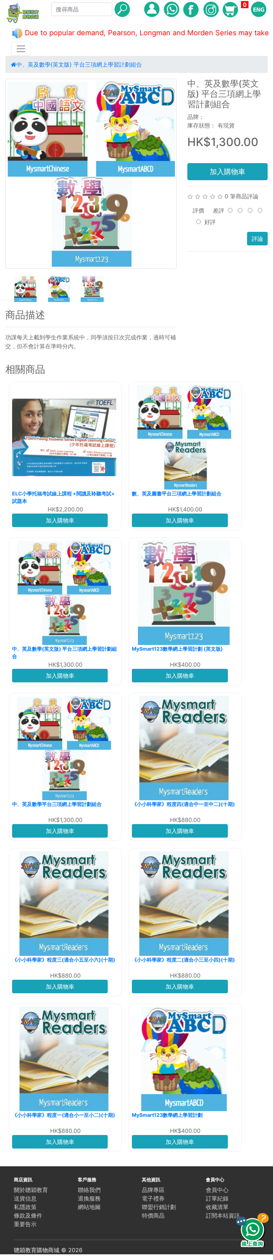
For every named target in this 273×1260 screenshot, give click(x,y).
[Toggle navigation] (21, 49)
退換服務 (89, 1198)
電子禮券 (153, 1198)
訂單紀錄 (217, 1198)
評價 (198, 210)
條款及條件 (28, 1215)
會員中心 (217, 1189)
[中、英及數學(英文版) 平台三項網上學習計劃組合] (91, 174)
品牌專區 (153, 1189)
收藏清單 (217, 1206)
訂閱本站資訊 (223, 1215)
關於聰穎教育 (31, 1189)
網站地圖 (89, 1206)
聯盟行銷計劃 (159, 1206)
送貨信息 (25, 1198)
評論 (257, 238)
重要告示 (25, 1224)
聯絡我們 (89, 1189)
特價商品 (153, 1215)
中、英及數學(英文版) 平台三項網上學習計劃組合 (79, 64)
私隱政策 (25, 1206)
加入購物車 (227, 171)
